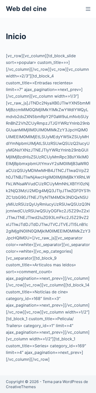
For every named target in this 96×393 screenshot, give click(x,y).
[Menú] (88, 9)
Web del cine (26, 9)
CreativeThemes (21, 386)
